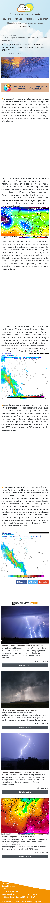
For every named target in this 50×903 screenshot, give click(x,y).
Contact (4, 889)
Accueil (4, 35)
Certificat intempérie (34, 23)
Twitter (34, 582)
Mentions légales (8, 894)
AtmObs (18, 19)
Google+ (44, 582)
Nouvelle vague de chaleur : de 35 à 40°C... (19, 837)
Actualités (30, 19)
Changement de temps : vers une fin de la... (19, 710)
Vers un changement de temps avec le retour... (21, 772)
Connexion (25, 26)
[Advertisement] (25, 149)
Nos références (14, 23)
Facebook (22, 582)
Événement (43, 19)
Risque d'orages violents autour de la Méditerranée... (23, 645)
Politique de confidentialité (13, 897)
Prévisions (6, 19)
